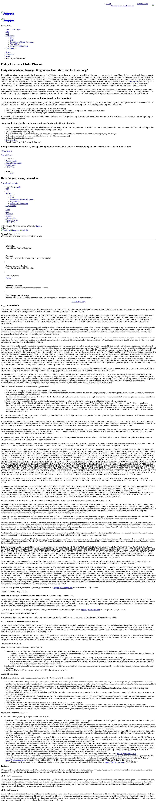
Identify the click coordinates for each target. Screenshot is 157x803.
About (108, 4)
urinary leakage (132, 81)
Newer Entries (6, 155)
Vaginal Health (15, 44)
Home (8, 52)
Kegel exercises (11, 140)
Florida (8, 278)
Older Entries (7, 151)
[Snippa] (7, 13)
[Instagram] (15, 230)
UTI (11, 38)
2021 (12, 173)
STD (12, 40)
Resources (130, 6)
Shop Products (11, 48)
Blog (7, 56)
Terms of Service (12, 220)
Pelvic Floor (10, 167)
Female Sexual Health (13, 163)
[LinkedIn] (24, 230)
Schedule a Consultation (10, 183)
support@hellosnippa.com (63, 588)
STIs (7, 34)
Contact (145, 4)
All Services (10, 36)
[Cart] (153, 5)
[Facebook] (5, 230)
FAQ (7, 212)
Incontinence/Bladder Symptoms (22, 42)
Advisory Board (117, 6)
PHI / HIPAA (11, 222)
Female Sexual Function (19, 46)
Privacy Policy (11, 218)
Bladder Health (11, 161)
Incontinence (10, 165)
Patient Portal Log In (13, 30)
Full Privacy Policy (79, 302)
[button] (6, 26)
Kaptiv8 (38, 226)
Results (139, 4)
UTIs (7, 32)
